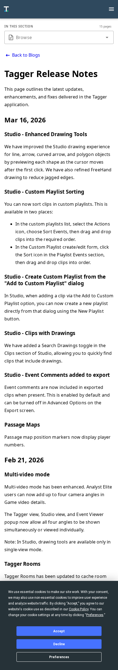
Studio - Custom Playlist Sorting (44, 191)
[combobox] (59, 37)
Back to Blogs (25, 55)
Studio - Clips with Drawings (39, 332)
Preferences (59, 657)
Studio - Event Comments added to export (57, 374)
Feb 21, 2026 (24, 459)
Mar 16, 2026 (25, 119)
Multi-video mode (27, 474)
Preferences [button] (94, 615)
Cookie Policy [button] (78, 609)
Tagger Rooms (22, 563)
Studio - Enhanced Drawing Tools (45, 134)
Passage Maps (22, 424)
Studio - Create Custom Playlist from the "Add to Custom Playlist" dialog (55, 280)
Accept (59, 631)
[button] (107, 37)
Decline (59, 644)
